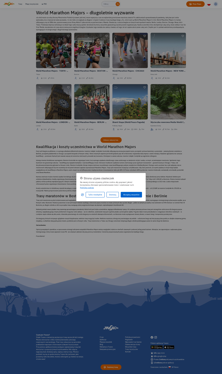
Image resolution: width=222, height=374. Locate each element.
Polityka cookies (87, 188)
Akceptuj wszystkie (131, 195)
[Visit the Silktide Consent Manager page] (82, 194)
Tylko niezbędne (95, 195)
